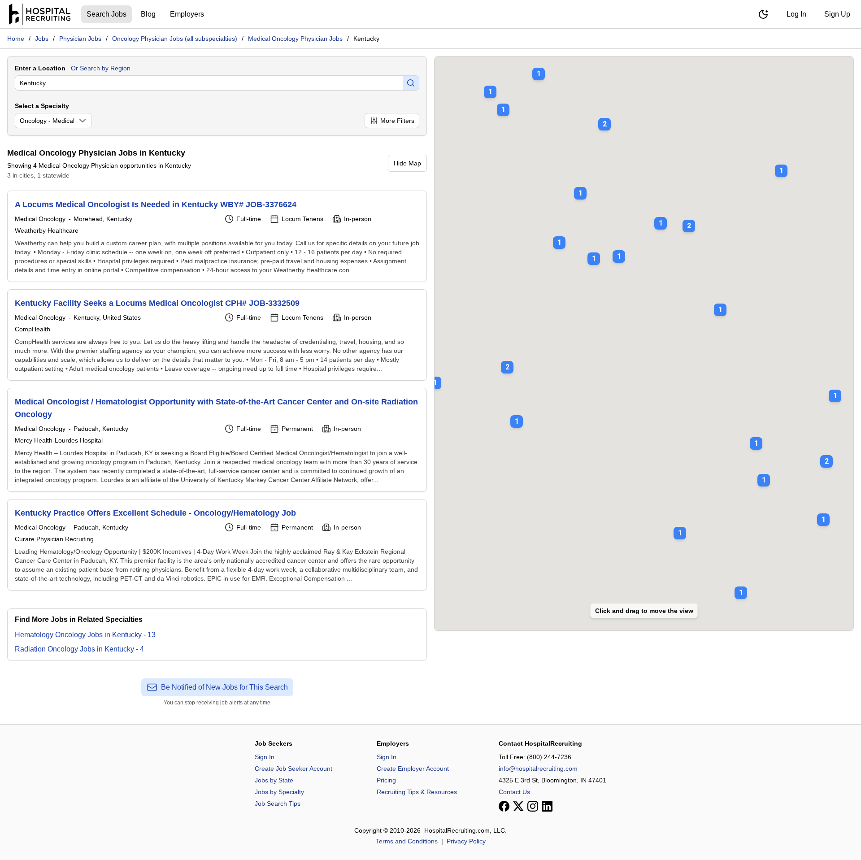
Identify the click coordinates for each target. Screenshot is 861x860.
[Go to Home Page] (39, 14)
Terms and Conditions (407, 841)
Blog (148, 14)
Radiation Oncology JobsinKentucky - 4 (79, 649)
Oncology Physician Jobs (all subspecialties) (174, 38)
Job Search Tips (277, 803)
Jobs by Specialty (279, 791)
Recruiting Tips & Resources (417, 791)
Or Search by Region (100, 68)
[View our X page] (518, 806)
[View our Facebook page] (504, 806)
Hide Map (407, 163)
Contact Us (514, 791)
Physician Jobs (80, 38)
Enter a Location (40, 68)
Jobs (41, 38)
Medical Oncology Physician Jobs (295, 38)
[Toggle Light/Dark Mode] (763, 14)
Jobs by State (274, 780)
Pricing (386, 780)
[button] (507, 361)
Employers (187, 14)
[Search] (411, 83)
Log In (796, 14)
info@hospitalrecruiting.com (538, 768)
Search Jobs (106, 14)
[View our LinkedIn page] (547, 806)
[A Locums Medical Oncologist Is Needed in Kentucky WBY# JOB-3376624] (217, 236)
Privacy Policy (466, 841)
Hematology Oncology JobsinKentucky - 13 (85, 634)
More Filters (397, 120)
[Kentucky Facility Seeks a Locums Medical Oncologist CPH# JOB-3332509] (217, 335)
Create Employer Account (413, 768)
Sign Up (837, 14)
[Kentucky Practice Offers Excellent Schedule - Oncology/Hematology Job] (217, 544)
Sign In (264, 756)
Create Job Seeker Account (293, 768)
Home (15, 38)
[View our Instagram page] (532, 806)
